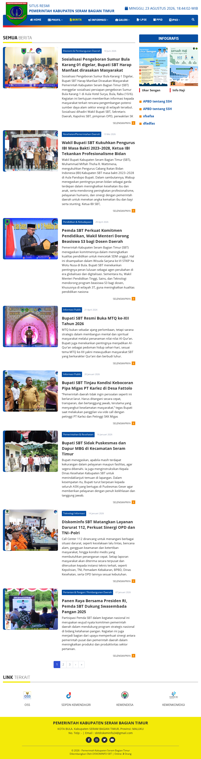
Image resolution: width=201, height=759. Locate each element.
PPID (159, 20)
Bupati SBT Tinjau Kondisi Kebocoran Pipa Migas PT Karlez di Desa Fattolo (97, 385)
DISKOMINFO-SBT (102, 753)
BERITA (77, 20)
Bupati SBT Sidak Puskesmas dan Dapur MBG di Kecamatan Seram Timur (94, 448)
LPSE (143, 20)
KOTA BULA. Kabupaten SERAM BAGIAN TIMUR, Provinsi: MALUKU (101, 729)
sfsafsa (148, 116)
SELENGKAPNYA (122, 123)
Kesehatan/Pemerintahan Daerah (81, 134)
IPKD (174, 20)
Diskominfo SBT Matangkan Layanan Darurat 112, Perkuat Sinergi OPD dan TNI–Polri (98, 527)
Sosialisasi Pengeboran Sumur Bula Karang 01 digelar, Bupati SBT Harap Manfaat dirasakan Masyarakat (97, 64)
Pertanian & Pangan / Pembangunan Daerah (87, 592)
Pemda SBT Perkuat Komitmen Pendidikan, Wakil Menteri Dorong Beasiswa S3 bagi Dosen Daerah (95, 236)
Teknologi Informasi (74, 513)
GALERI (123, 20)
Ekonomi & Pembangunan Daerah (81, 51)
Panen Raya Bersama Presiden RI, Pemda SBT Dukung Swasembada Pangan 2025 (94, 606)
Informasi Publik (72, 309)
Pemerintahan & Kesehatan (78, 434)
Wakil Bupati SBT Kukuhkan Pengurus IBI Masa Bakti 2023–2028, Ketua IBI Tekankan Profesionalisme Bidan (98, 148)
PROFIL (56, 20)
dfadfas (149, 123)
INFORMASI (98, 20)
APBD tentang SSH (157, 101)
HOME (37, 20)
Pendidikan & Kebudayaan (77, 222)
